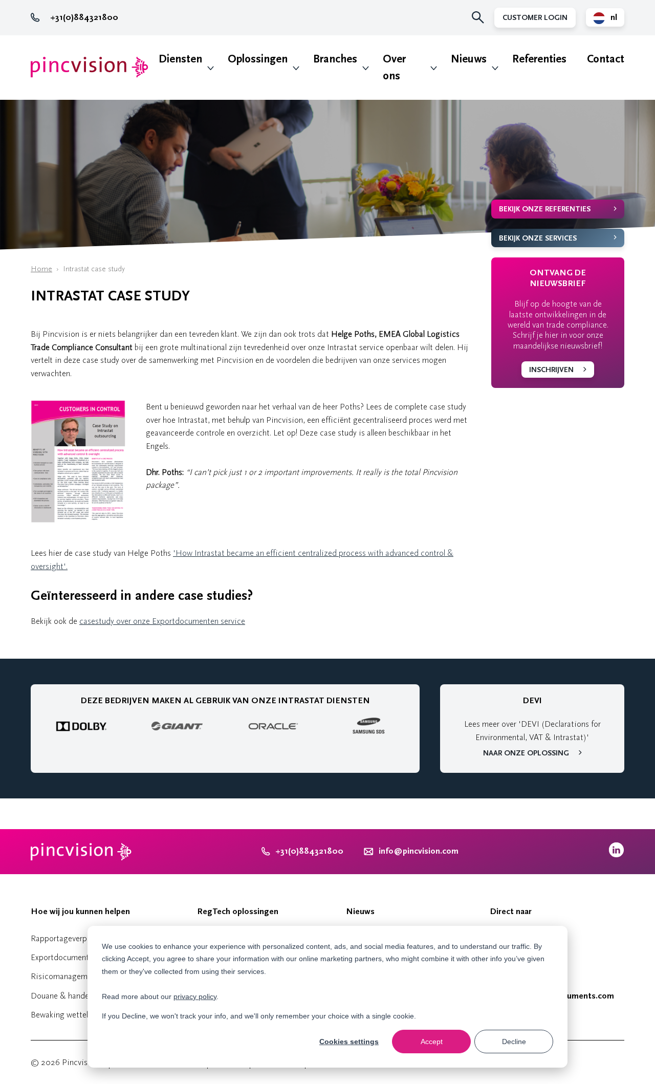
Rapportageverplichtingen (76, 938)
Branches (335, 59)
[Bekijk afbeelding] (78, 520)
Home (41, 269)
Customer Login (535, 17)
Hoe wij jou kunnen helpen (80, 911)
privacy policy (194, 996)
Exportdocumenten (64, 957)
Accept (432, 1041)
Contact (605, 59)
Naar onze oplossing (526, 753)
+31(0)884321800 (84, 17)
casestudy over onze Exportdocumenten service (162, 621)
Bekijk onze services (538, 238)
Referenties (539, 59)
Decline (514, 1041)
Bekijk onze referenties (545, 209)
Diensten (180, 59)
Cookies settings (349, 1041)
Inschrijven (551, 369)
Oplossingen (258, 59)
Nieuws (469, 59)
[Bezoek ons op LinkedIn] (616, 855)
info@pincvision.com (418, 851)
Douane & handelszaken (72, 996)
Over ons (394, 67)
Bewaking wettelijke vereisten (82, 1015)
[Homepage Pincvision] (89, 67)
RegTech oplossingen (237, 911)
